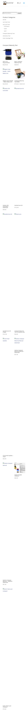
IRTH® (4, 19)
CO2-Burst (6, 26)
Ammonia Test (6, 36)
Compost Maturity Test (9, 33)
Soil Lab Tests (6, 24)
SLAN (5, 28)
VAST (5, 31)
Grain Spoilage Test (8, 38)
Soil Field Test (6, 22)
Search (19, 13)
